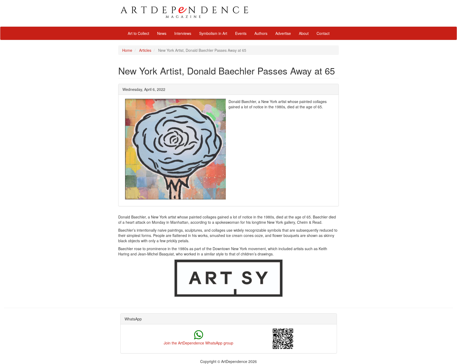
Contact (323, 33)
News (161, 33)
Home (127, 50)
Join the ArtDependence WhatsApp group (198, 343)
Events (240, 33)
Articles (145, 50)
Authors (260, 33)
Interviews (182, 33)
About (304, 33)
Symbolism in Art (213, 33)
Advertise (283, 33)
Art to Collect (138, 33)
